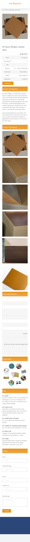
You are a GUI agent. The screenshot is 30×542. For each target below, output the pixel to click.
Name (4, 457)
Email (4, 476)
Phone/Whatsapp (7, 466)
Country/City (5, 485)
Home (3, 10)
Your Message (6, 496)
